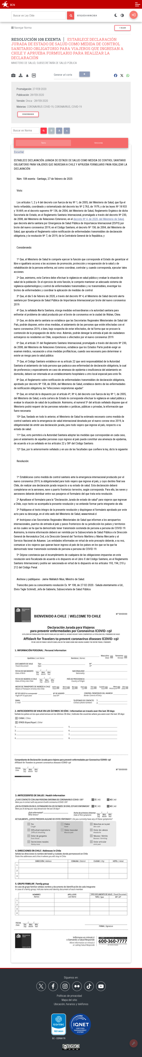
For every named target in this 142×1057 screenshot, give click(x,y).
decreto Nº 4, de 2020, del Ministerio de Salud (98, 219)
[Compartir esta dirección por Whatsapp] (127, 76)
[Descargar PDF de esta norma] (21, 76)
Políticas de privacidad (69, 995)
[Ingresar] (134, 15)
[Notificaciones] (27, 75)
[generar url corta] (84, 74)
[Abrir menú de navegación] (137, 4)
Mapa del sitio (69, 1000)
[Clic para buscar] (70, 15)
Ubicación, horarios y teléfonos (71, 1004)
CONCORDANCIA (28, 114)
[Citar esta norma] (34, 75)
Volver (123, 28)
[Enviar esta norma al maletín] (13, 76)
